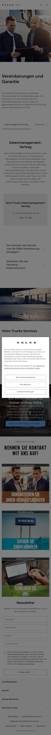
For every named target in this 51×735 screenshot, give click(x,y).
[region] (25, 367)
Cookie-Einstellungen (25, 392)
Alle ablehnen (25, 384)
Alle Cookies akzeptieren (25, 377)
